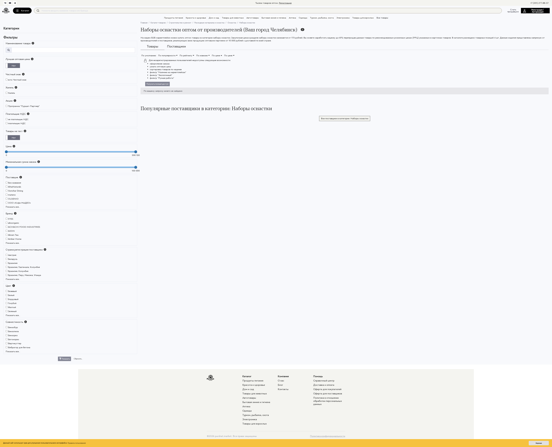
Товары (152, 46)
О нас (281, 380)
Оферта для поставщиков (327, 393)
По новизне (202, 55)
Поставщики (176, 46)
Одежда (303, 17)
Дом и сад (214, 17)
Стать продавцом (513, 10)
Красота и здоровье (196, 17)
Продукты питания (173, 17)
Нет (14, 65)
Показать (65, 359)
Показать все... (13, 206)
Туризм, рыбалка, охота (322, 17)
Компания (283, 376)
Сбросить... (78, 359)
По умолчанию (148, 55)
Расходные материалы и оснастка (209, 23)
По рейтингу (186, 55)
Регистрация (285, 3)
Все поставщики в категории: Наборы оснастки (344, 118)
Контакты (283, 389)
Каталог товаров (158, 23)
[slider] (6, 151)
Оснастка (232, 23)
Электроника (342, 17)
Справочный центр (323, 380)
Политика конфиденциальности (327, 436)
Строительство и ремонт (180, 23)
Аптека (292, 17)
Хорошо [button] (539, 443)
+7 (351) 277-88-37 (539, 3)
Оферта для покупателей (327, 389)
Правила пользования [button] (77, 443)
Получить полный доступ (157, 84)
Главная (144, 23)
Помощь (318, 376)
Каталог (246, 376)
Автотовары (252, 17)
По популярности (167, 55)
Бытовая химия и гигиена (273, 17)
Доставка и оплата (323, 385)
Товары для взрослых (363, 17)
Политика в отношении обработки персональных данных (327, 401)
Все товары (382, 17)
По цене (216, 55)
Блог (280, 385)
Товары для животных (233, 17)
